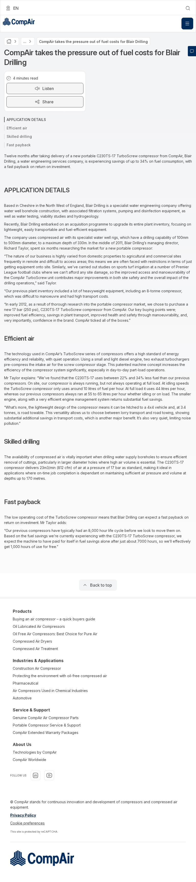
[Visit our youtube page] (49, 775)
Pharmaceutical (25, 683)
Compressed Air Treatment (35, 648)
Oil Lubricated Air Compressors (39, 626)
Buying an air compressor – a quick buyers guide (54, 619)
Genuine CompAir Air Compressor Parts (46, 718)
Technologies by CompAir (35, 752)
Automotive (22, 698)
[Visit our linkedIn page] (35, 775)
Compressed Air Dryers (32, 641)
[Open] (187, 23)
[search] (188, 8)
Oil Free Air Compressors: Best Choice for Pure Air (55, 634)
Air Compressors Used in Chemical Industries (50, 690)
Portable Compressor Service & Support (47, 725)
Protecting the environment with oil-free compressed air (60, 676)
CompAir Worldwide (29, 759)
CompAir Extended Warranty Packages (45, 732)
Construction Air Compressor (37, 668)
